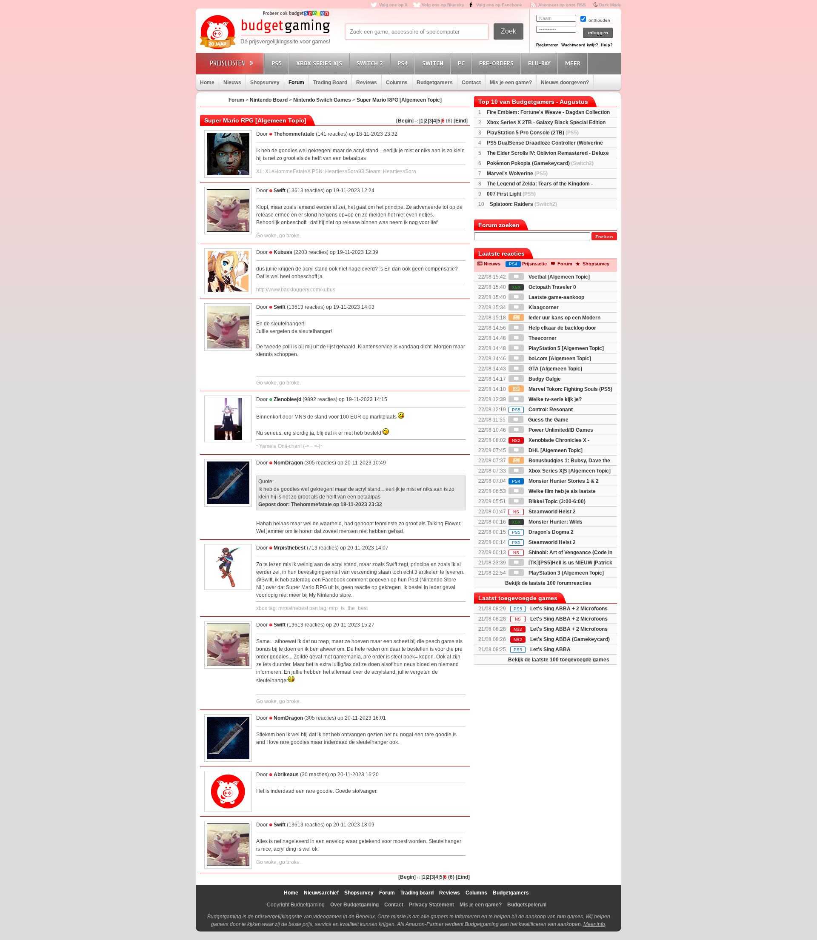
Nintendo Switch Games (322, 100)
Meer (572, 63)
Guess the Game (547, 420)
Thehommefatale (294, 134)
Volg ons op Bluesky (443, 5)
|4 (434, 121)
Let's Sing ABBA (550, 649)
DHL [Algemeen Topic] (555, 450)
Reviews (366, 82)
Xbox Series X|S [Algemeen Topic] (569, 471)
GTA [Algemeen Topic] (554, 369)
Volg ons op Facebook (499, 5)
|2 (425, 121)
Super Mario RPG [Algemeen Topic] (399, 100)
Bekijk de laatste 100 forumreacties (548, 583)
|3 (430, 121)
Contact (471, 82)
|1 (421, 121)
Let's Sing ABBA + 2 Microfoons (569, 609)
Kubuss (283, 252)
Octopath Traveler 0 (544, 287)
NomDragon (288, 463)
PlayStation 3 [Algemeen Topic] (565, 573)
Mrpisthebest (290, 548)
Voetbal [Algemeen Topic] (558, 277)
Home (207, 82)
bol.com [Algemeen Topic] (559, 359)
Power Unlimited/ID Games (560, 430)
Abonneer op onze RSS (562, 5)
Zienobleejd (287, 399)
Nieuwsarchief (321, 893)
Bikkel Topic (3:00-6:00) (556, 501)
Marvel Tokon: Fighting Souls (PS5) (569, 389)
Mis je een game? (511, 82)
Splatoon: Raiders (523, 204)
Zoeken (604, 236)
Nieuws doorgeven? (565, 82)
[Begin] (405, 121)
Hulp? (607, 45)
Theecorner (542, 338)
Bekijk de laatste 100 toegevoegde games (558, 660)
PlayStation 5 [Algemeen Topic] (565, 348)
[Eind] (461, 121)
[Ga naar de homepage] (265, 32)
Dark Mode (610, 5)
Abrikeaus (286, 775)
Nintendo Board (269, 100)
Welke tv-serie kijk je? (554, 399)
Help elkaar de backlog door (561, 328)
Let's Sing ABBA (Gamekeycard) (570, 639)
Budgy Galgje (544, 379)
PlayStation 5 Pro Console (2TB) (533, 133)
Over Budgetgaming (354, 905)
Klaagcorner (543, 307)
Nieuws (232, 82)
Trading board (417, 893)
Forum (296, 82)
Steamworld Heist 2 (544, 512)
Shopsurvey (265, 82)
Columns (397, 82)
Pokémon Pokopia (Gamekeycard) (540, 163)
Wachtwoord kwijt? (579, 45)
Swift (280, 191)
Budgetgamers (435, 82)
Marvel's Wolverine (517, 174)
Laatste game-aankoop (555, 297)
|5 (438, 121)
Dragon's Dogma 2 (543, 532)
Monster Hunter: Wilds (547, 522)
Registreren (547, 45)
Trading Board (330, 82)
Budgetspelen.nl (526, 905)
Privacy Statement (431, 905)
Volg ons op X (393, 5)
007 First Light (511, 194)
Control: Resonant (542, 410)
